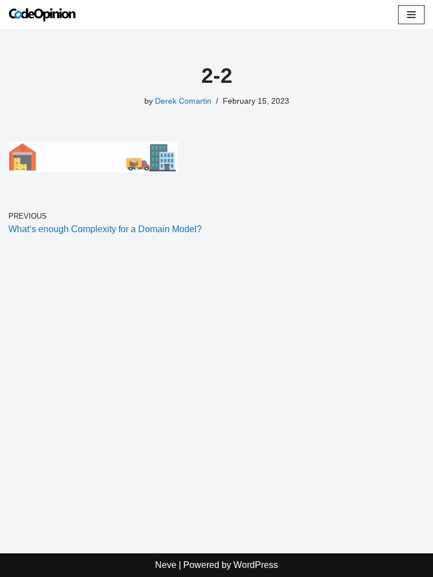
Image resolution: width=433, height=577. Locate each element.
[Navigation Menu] (411, 14)
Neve (165, 565)
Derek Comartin (183, 100)
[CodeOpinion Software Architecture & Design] (42, 14)
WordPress (255, 565)
